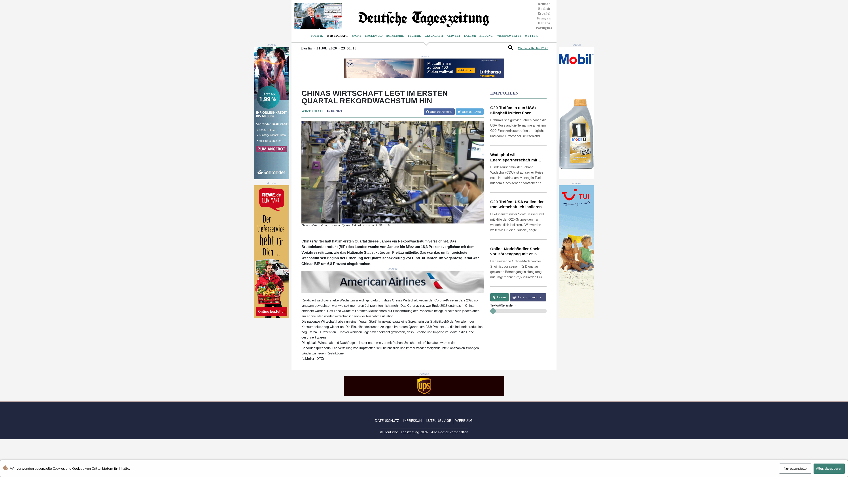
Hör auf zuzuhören (529, 297)
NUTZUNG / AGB (438, 420)
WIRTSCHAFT (312, 111)
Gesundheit (434, 35)
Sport (356, 35)
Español (544, 13)
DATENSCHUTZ (387, 420)
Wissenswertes (508, 35)
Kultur (470, 35)
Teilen (440, 111)
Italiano (544, 23)
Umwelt (453, 35)
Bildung (486, 35)
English (544, 8)
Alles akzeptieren (829, 468)
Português (544, 28)
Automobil (395, 35)
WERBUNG (464, 420)
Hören (501, 297)
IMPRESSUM (412, 420)
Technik (414, 35)
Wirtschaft (337, 35)
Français (544, 18)
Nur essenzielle (795, 468)
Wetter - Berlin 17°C (533, 48)
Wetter (531, 35)
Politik (317, 35)
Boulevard (373, 35)
